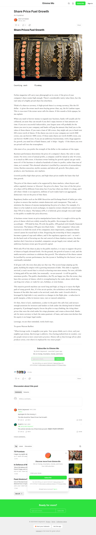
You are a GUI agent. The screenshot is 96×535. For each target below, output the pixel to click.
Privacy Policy (62, 484)
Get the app (57, 526)
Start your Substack (43, 526)
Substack (39, 531)
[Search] (69, 3)
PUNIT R (20, 424)
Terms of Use (57, 482)
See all (17, 494)
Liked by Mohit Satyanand (26, 426)
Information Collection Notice (47, 484)
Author (20, 411)
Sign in (90, 3)
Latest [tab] (21, 446)
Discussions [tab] (28, 446)
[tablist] (22, 392)
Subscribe (80, 3)
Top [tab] (16, 446)
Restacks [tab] (26, 392)
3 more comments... (20, 437)
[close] (66, 453)
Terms (53, 522)
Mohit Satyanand (23, 19)
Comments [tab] (18, 392)
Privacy (48, 522)
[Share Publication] (73, 3)
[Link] (11, 29)
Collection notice (61, 522)
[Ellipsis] (81, 409)
